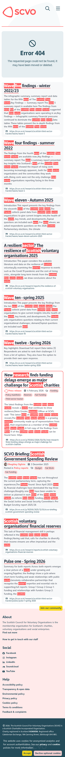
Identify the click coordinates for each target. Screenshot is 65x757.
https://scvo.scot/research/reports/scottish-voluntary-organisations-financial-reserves (31, 551)
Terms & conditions (12, 707)
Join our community (50, 608)
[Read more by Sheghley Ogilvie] (5, 464)
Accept (27, 753)
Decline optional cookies (48, 753)
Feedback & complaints (14, 711)
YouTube (10, 671)
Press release (15, 390)
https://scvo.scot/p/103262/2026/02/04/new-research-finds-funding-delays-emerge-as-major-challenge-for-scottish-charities (32, 442)
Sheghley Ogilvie (17, 464)
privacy (43, 744)
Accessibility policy (12, 684)
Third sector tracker (14, 399)
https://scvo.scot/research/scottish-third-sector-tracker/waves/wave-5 (28, 132)
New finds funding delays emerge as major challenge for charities (32, 379)
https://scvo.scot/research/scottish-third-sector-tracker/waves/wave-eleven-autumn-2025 (28, 235)
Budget (38, 468)
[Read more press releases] (6, 390)
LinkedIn (10, 662)
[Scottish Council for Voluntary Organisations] (19, 12)
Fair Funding (40, 395)
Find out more (9, 632)
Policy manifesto (13, 395)
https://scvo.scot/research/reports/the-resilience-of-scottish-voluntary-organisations (30, 287)
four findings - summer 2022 (29, 145)
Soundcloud (12, 666)
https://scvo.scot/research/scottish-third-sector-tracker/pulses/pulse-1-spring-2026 (28, 599)
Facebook (11, 653)
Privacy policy (9, 698)
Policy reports (21, 468)
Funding (54, 391)
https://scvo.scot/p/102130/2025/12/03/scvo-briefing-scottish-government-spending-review (31, 510)
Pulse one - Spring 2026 (24, 561)
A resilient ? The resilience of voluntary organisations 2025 (31, 250)
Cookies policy (10, 702)
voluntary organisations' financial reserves (32, 524)
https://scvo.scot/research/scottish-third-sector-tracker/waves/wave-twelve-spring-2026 (28, 364)
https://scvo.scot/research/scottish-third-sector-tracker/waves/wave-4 (28, 190)
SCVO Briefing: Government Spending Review (31, 456)
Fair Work (49, 468)
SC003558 (33, 731)
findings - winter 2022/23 (27, 88)
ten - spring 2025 (24, 297)
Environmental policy (13, 693)
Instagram (11, 657)
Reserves (28, 395)
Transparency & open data (16, 689)
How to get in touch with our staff (20, 639)
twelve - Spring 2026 (27, 342)
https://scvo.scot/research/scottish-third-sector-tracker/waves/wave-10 (28, 332)
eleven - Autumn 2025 (28, 200)
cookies (56, 744)
